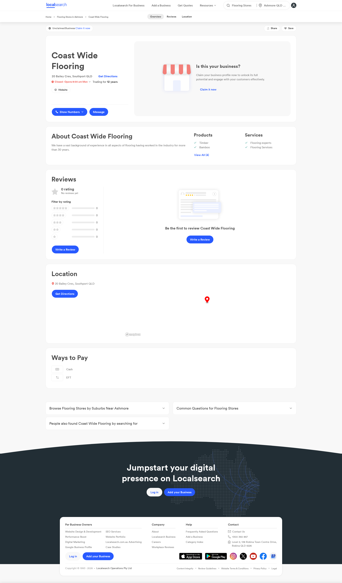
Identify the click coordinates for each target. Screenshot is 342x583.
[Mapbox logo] (133, 334)
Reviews (171, 16)
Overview (155, 16)
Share (274, 28)
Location (187, 16)
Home (48, 17)
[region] (207, 304)
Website (63, 89)
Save (291, 28)
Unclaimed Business (71, 28)
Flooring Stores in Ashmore (70, 17)
